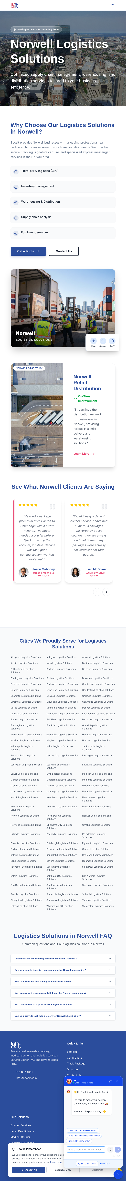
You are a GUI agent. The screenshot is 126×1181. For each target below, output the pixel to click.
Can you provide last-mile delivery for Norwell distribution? (48, 1016)
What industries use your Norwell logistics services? (44, 1004)
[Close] (117, 1081)
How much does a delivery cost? (82, 1130)
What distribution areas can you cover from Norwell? (44, 981)
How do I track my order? (79, 1141)
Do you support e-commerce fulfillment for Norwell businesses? (50, 993)
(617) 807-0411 (88, 1163)
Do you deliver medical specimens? (84, 1135)
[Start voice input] (110, 1150)
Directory (73, 1069)
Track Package (76, 1063)
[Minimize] (110, 1081)
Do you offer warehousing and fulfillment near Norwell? (46, 958)
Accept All (31, 1169)
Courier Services (20, 1125)
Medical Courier (20, 1137)
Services (72, 1051)
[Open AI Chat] (118, 1174)
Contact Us (64, 251)
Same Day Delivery (22, 1131)
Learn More (82, 453)
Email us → (105, 1163)
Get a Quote (25, 251)
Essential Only (63, 1169)
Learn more (56, 1162)
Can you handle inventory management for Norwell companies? (50, 970)
